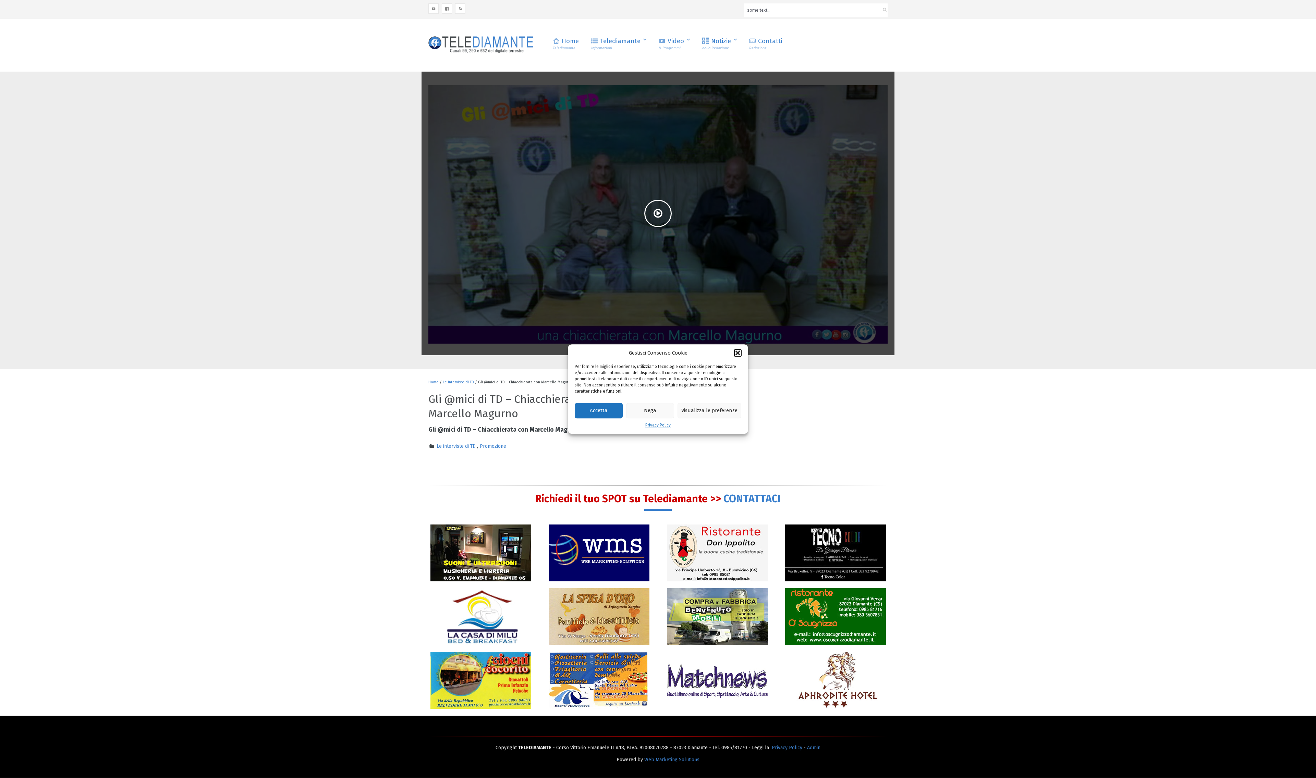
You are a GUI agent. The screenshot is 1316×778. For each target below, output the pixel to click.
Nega (650, 411)
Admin (813, 748)
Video (671, 43)
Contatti (765, 43)
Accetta (599, 411)
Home (566, 43)
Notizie (716, 43)
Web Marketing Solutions (671, 760)
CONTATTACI (752, 499)
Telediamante (616, 43)
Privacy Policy (658, 425)
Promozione (493, 446)
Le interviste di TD (458, 382)
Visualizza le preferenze (709, 411)
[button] (737, 352)
